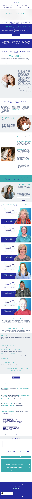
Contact (27, 7)
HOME (4, 5)
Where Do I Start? (6, 7)
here (16, 434)
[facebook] (19, 7)
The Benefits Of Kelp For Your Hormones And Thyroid (11, 428)
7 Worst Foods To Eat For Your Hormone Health (10, 426)
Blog (22, 5)
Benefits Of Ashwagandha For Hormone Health (10, 419)
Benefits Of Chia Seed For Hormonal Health (9, 415)
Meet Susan (23, 200)
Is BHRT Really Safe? (6, 413)
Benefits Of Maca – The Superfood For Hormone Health (11, 427)
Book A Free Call (16, 35)
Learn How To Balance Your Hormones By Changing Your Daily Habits (13, 423)
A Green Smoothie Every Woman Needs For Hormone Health (12, 424)
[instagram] (20, 7)
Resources (17, 5)
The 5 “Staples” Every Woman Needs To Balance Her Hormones (12, 421)
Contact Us (12, 7)
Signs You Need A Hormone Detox (8, 414)
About (7, 5)
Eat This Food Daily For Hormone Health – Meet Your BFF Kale (12, 422)
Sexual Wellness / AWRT (16, 109)
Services (12, 5)
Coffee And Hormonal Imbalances (8, 418)
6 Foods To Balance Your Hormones (8, 420)
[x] (18, 488)
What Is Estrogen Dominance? (7, 429)
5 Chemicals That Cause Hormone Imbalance (10, 416)
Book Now (25, 5)
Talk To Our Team (16, 377)
